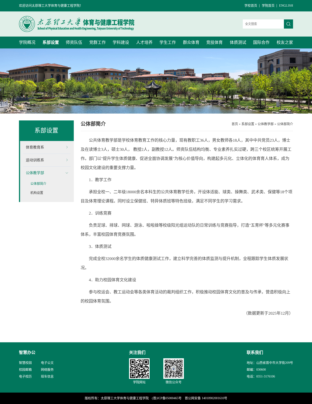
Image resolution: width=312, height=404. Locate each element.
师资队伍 (74, 42)
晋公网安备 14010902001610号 (206, 398)
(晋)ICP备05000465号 (167, 398)
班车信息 (47, 376)
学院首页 (268, 5)
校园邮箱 (25, 369)
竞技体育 (214, 42)
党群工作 (97, 42)
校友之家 (285, 42)
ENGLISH (286, 5)
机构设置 (36, 192)
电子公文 (47, 362)
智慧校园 (25, 362)
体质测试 (238, 42)
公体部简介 (38, 183)
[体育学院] (76, 24)
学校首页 (250, 5)
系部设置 (50, 42)
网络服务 (47, 369)
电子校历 (25, 376)
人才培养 (144, 42)
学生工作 (167, 42)
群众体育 (191, 42)
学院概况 (27, 42)
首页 (235, 124)
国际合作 (261, 42)
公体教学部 (266, 124)
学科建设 (121, 42)
